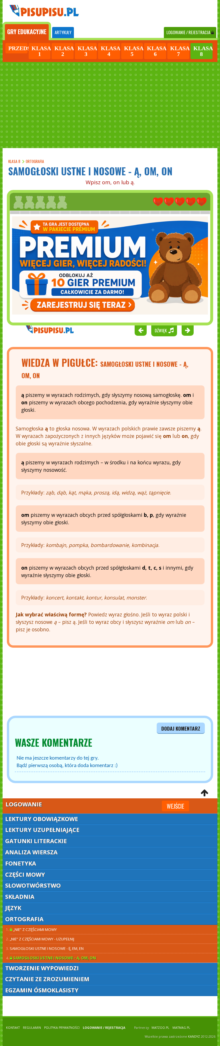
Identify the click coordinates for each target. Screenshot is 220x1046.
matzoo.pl (160, 1028)
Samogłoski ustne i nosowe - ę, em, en (47, 948)
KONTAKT (13, 1028)
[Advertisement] (110, 105)
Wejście (175, 806)
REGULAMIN (32, 1028)
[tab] (27, 31)
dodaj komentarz (180, 728)
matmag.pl (181, 1028)
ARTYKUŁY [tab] (63, 32)
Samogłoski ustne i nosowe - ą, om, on (54, 957)
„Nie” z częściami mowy (34, 929)
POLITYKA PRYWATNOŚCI (62, 1028)
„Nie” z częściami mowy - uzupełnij (42, 939)
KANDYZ (194, 1037)
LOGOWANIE (188, 32)
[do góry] (204, 793)
